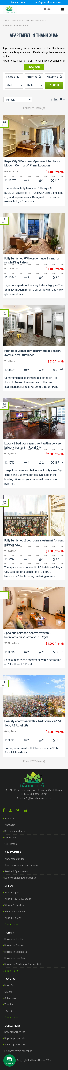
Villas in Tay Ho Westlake (17, 899)
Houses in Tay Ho (13, 939)
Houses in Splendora (15, 951)
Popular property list (15, 1038)
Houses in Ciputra (14, 945)
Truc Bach (9, 1004)
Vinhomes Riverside (15, 911)
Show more (34, 66)
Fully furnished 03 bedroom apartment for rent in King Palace (31, 260)
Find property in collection (18, 1051)
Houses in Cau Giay (14, 958)
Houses (9, 932)
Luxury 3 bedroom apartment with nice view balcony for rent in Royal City (32, 445)
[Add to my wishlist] (59, 150)
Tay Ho (8, 1011)
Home (6, 21)
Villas (9, 886)
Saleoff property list (15, 1044)
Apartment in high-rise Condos (21, 865)
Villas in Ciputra (12, 892)
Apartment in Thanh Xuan (15, 26)
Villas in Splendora (14, 905)
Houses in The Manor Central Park (23, 964)
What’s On (9, 825)
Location (10, 979)
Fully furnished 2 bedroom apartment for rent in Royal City (34, 542)
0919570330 (19, 2)
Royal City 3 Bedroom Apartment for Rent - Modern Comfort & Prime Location (32, 163)
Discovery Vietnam (14, 831)
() (49, 9)
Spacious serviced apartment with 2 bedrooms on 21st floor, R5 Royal (27, 635)
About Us (9, 818)
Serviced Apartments (36, 21)
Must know (10, 837)
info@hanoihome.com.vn (37, 798)
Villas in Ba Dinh (12, 918)
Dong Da (9, 985)
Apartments (17, 21)
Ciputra (8, 992)
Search (54, 85)
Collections (13, 1025)
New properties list (14, 1032)
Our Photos (10, 844)
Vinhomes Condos (14, 858)
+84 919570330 (38, 794)
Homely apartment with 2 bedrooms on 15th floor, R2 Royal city (33, 723)
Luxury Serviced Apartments (20, 877)
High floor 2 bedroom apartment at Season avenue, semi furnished (32, 353)
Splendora (10, 998)
